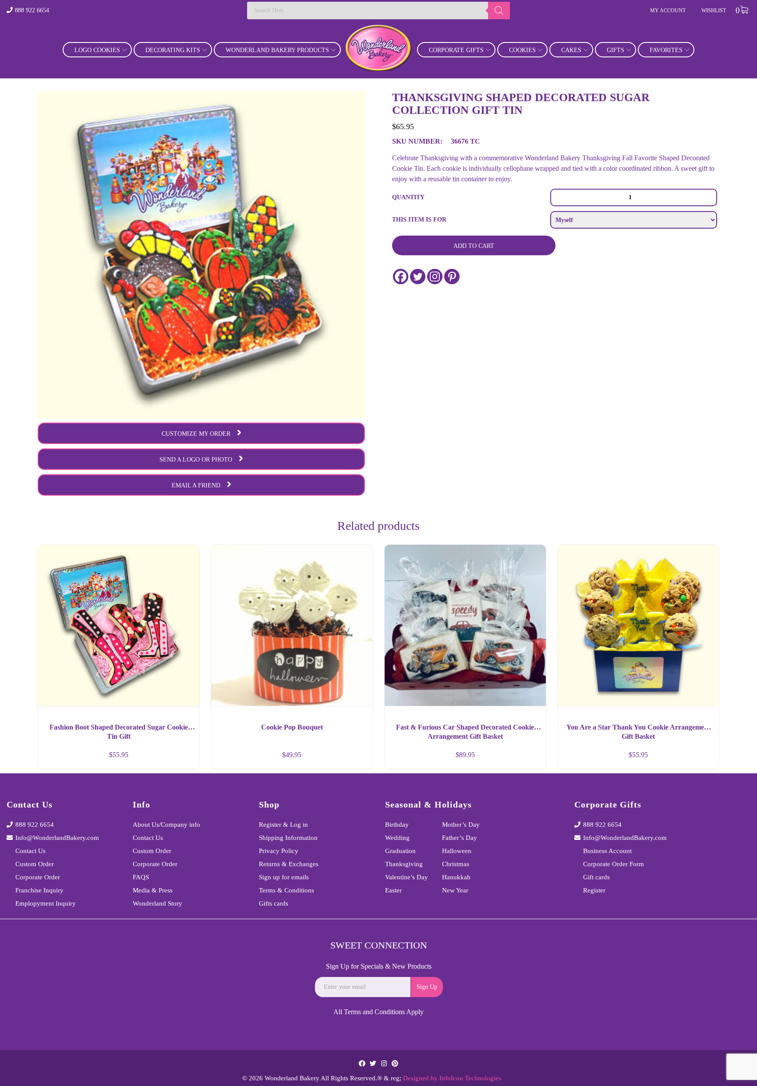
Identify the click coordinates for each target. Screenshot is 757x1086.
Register (594, 890)
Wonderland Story (157, 903)
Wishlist (713, 10)
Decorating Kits (172, 50)
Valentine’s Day (406, 877)
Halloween (456, 850)
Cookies (522, 50)
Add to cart (473, 246)
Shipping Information (288, 837)
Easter (393, 890)
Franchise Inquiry (39, 890)
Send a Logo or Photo (195, 459)
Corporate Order (37, 877)
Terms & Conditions (286, 890)
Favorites (666, 50)
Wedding (397, 837)
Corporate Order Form (613, 863)
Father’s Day (459, 837)
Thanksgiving (404, 863)
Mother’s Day (461, 824)
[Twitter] (417, 276)
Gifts (615, 50)
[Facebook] (400, 276)
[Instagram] (434, 276)
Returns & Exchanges (288, 863)
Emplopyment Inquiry (45, 903)
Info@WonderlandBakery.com (57, 837)
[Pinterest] (452, 276)
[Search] (499, 10)
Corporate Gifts (456, 50)
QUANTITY (408, 197)
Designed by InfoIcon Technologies (452, 1078)
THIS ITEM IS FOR (419, 219)
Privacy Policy (278, 850)
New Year (455, 890)
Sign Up (427, 987)
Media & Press (153, 890)
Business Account (607, 850)
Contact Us (30, 850)
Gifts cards (273, 903)
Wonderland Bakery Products (277, 50)
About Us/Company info (166, 824)
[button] (185, 758)
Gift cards (596, 877)
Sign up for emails (284, 877)
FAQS (141, 877)
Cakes (571, 50)
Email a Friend (196, 485)
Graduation (400, 850)
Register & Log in (283, 824)
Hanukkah (456, 877)
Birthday (397, 824)
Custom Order (34, 863)
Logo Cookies (97, 50)
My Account (668, 10)
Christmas (455, 863)
